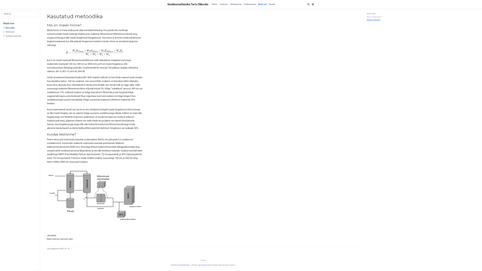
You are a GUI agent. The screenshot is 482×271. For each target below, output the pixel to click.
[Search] (308, 4)
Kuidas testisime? (373, 20)
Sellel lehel (371, 14)
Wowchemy (185, 265)
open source (202, 265)
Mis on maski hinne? (374, 17)
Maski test (8, 23)
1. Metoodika (9, 28)
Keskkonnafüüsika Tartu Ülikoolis (188, 4)
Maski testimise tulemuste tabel (60, 239)
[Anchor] (83, 25)
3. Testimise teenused (12, 36)
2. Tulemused (8, 32)
